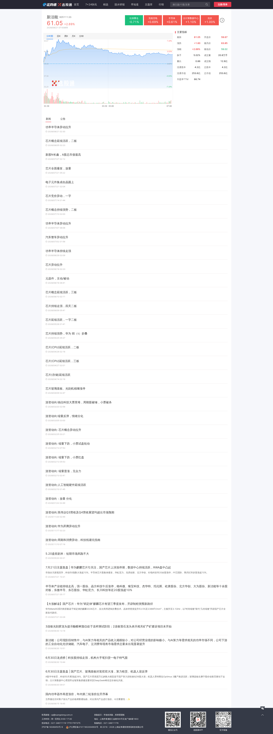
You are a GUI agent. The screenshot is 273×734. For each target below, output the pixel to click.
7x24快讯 (91, 4)
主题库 (148, 4)
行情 (161, 4)
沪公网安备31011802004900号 (83, 727)
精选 (105, 4)
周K (66, 36)
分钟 (81, 36)
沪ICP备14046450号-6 (52, 727)
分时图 (49, 36)
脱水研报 (120, 4)
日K (59, 36)
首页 (76, 4)
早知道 (135, 4)
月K (73, 36)
